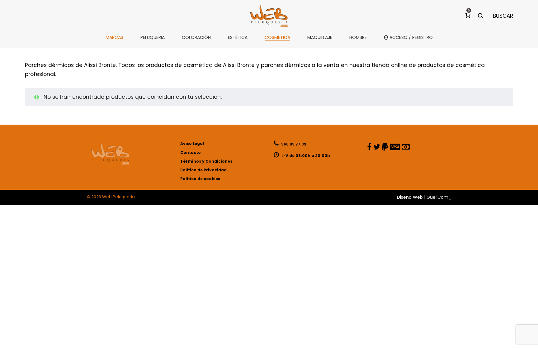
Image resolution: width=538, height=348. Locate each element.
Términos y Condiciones (206, 161)
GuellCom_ (439, 197)
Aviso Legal (192, 143)
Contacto (190, 152)
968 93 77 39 (293, 144)
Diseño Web (410, 197)
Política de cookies (200, 178)
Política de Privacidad (203, 170)
